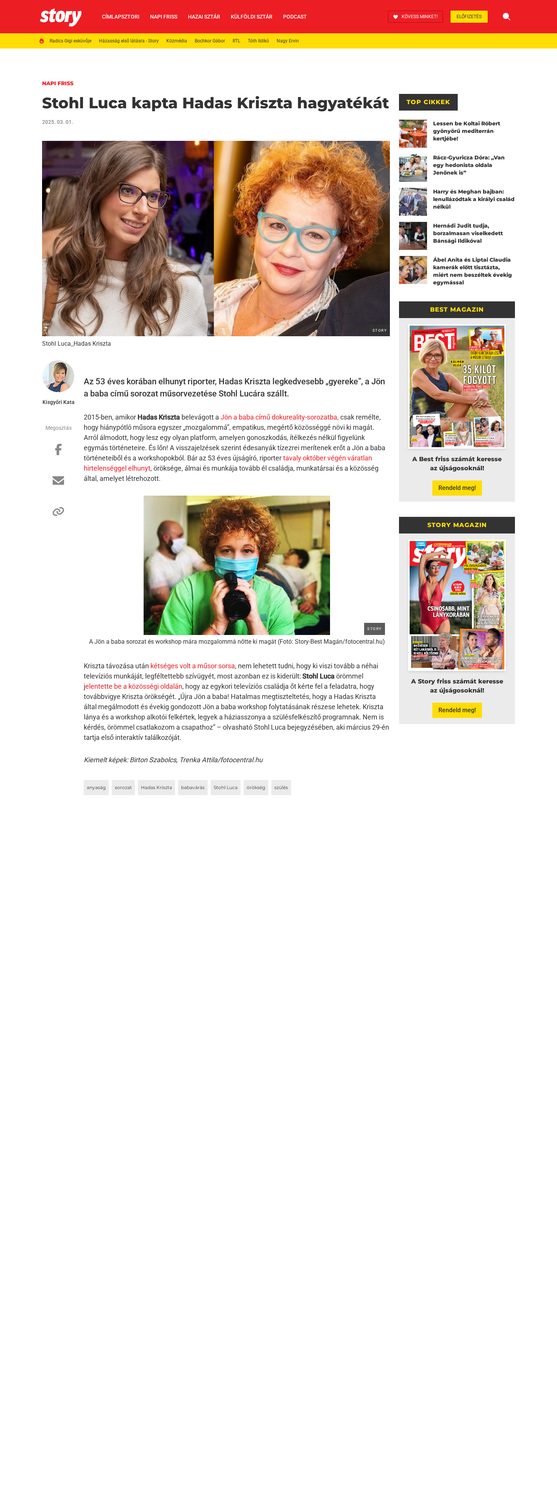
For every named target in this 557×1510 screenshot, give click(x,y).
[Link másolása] (58, 515)
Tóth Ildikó (258, 41)
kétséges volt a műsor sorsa (192, 666)
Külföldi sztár (251, 17)
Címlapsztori (120, 17)
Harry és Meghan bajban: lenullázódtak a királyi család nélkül (474, 199)
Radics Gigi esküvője (70, 41)
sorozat (123, 787)
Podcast (295, 17)
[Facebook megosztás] (58, 453)
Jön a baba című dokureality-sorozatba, (280, 417)
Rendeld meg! (457, 487)
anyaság (96, 787)
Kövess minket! (420, 16)
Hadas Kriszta (156, 787)
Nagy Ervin (288, 41)
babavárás (193, 787)
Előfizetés (469, 16)
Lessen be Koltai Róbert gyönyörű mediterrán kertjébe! (466, 131)
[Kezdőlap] (60, 16)
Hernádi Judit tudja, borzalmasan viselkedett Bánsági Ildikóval (468, 233)
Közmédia (176, 41)
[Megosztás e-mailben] (58, 484)
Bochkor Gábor (210, 41)
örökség (256, 787)
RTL (236, 41)
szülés (281, 787)
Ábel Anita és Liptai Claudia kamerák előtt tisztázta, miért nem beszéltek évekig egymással (472, 271)
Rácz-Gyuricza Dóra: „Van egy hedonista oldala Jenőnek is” (469, 165)
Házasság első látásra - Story (129, 41)
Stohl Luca (226, 787)
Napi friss (163, 17)
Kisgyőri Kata (58, 402)
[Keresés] (506, 16)
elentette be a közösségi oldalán (133, 686)
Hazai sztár (204, 17)
